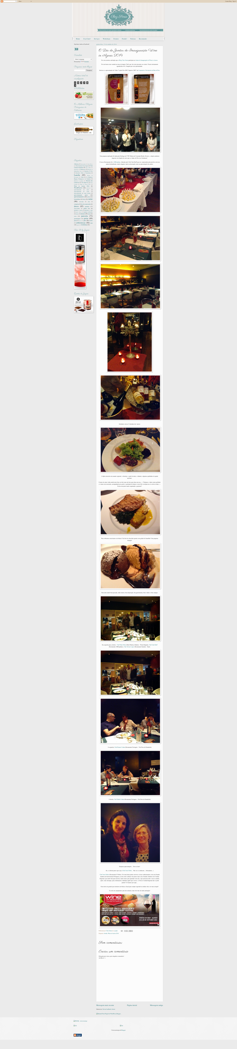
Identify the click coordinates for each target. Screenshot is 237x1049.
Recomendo (143, 39)
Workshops (106, 39)
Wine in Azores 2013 (85, 184)
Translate (86, 61)
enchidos (87, 206)
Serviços (97, 39)
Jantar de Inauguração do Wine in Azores (147, 60)
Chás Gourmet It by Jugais (82, 166)
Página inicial (132, 1005)
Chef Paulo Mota (121, 645)
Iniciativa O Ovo (88, 171)
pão (85, 220)
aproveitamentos (79, 197)
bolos (83, 199)
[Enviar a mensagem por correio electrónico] (121, 931)
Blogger (123, 1030)
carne (90, 199)
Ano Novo (90, 164)
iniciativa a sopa (89, 210)
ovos (75, 216)
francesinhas (77, 208)
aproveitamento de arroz (81, 189)
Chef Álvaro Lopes (129, 647)
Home (78, 39)
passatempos (77, 218)
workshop (84, 225)
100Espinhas (117, 162)
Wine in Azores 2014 (113, 933)
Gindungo (76, 169)
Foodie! (124, 39)
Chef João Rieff (153, 645)
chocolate (81, 201)
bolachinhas (77, 199)
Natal (82, 177)
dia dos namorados (86, 204)
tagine (78, 225)
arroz (88, 197)
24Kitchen (76, 164)
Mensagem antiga (156, 1005)
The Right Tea (85, 182)
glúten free (87, 208)
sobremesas (81, 222)
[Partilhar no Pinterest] (132, 931)
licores (77, 214)
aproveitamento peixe (81, 195)
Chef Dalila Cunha (119, 799)
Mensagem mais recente (105, 1005)
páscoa (80, 220)
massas (83, 214)
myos (89, 214)
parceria (84, 216)
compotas (76, 204)
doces (76, 206)
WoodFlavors (78, 188)
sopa (91, 223)
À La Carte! (87, 39)
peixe (86, 218)
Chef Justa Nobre (127, 870)
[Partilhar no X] (128, 931)
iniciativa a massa (78, 210)
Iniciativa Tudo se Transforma (83, 173)
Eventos (116, 39)
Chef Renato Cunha (119, 747)
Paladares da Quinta (78, 180)
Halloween (82, 169)
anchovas (88, 188)
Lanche (77, 175)
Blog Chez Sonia (123, 60)
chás (89, 201)
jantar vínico (78, 212)
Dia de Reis (88, 167)
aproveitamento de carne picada (82, 193)
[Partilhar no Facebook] (130, 931)
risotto (91, 220)
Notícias (133, 39)
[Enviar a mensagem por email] (125, 931)
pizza (75, 220)
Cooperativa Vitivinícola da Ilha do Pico (149, 70)
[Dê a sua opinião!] (127, 931)
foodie (105, 933)
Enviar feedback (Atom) (109, 1009)
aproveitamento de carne (81, 191)
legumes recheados (88, 212)
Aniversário (83, 164)
